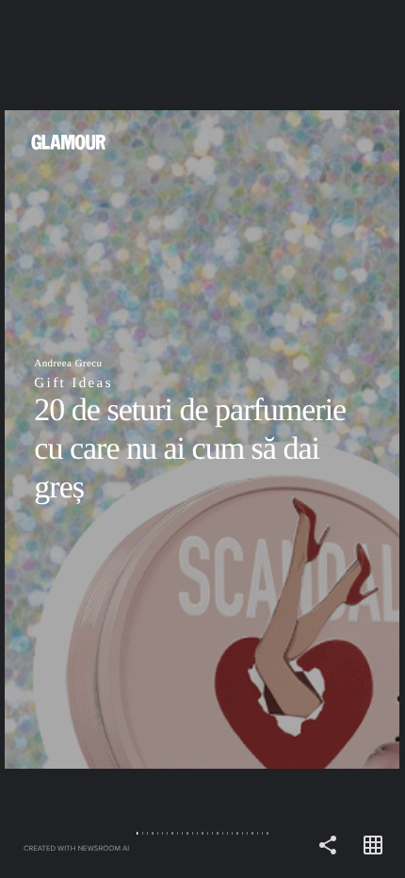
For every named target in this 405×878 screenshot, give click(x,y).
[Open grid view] (373, 846)
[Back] (101, 439)
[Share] (327, 846)
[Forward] (303, 439)
